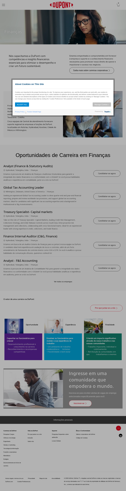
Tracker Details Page (34, 111)
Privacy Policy (20, 111)
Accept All (22, 105)
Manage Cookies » (101, 105)
